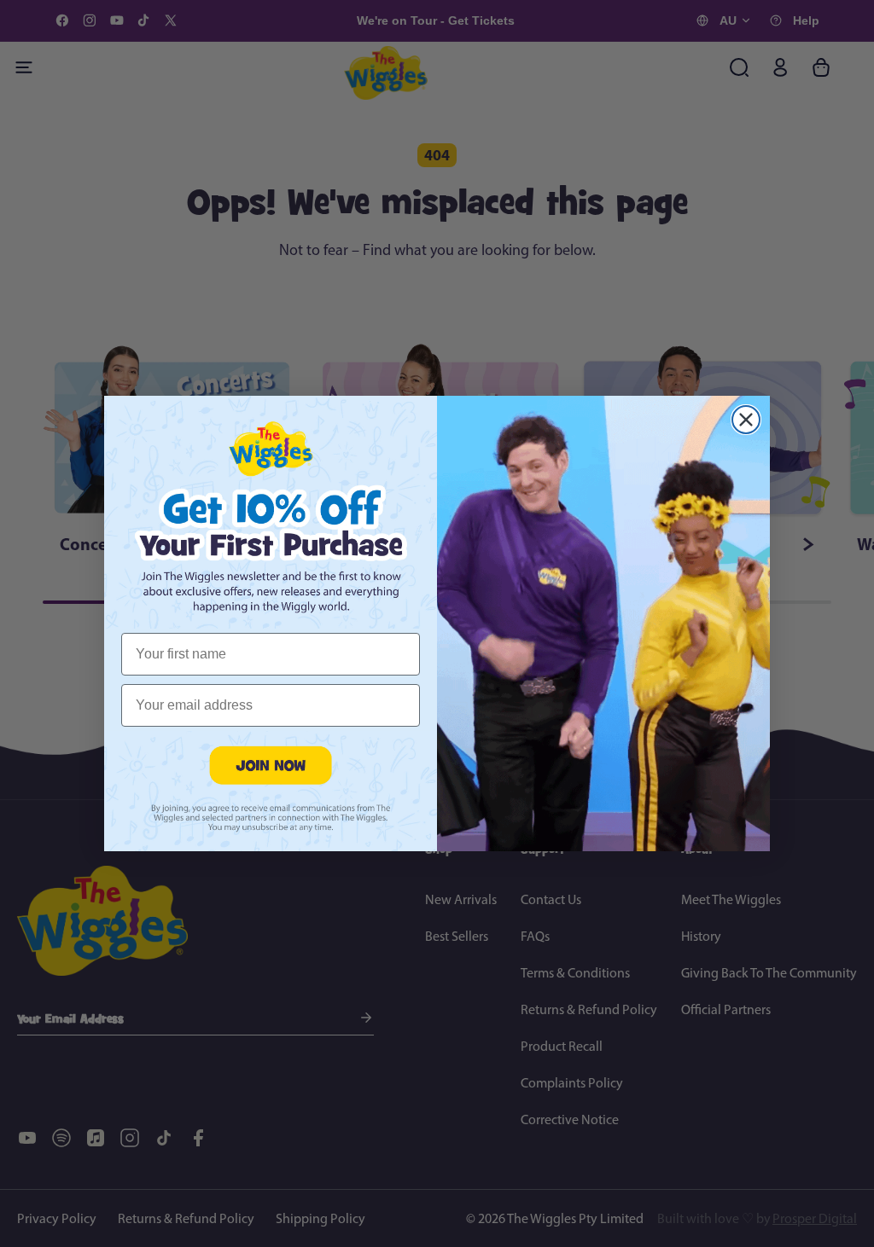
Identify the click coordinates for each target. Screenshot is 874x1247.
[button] (270, 764)
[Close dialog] (746, 419)
